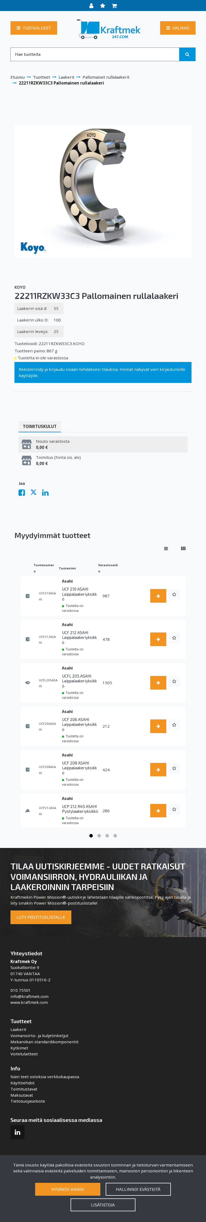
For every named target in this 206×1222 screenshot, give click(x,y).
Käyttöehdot (22, 1082)
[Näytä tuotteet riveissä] (166, 548)
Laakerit (18, 1029)
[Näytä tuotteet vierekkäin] (183, 548)
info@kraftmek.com (29, 996)
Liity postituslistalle (41, 917)
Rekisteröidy (31, 369)
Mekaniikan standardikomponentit (44, 1041)
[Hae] (187, 54)
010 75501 (20, 990)
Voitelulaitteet (24, 1053)
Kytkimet (19, 1048)
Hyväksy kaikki (68, 1189)
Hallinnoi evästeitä (138, 1189)
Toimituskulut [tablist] (40, 426)
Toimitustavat (23, 1089)
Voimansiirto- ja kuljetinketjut (39, 1035)
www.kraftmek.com (29, 1002)
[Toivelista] (103, 5)
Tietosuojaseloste (27, 1101)
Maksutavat (21, 1095)
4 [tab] (115, 836)
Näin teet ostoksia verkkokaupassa (44, 1076)
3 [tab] (107, 836)
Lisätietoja (103, 1204)
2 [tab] (99, 836)
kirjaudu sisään (63, 369)
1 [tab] (91, 836)
